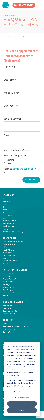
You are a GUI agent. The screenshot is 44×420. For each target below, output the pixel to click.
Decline (22, 410)
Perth (5, 204)
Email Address (11, 105)
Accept (22, 404)
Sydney (5, 207)
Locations (9, 195)
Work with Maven (13, 302)
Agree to (20, 168)
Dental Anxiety (8, 273)
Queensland (7, 215)
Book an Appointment (23, 5)
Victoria (5, 218)
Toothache (7, 276)
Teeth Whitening (9, 250)
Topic (6, 135)
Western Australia (9, 221)
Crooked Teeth (8, 293)
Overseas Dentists (10, 311)
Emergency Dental (10, 261)
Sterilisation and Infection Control (15, 326)
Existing (10, 159)
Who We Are (7, 305)
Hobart (5, 212)
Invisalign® (7, 253)
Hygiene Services (9, 244)
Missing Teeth (8, 284)
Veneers (6, 258)
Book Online (15, 37)
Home (6, 37)
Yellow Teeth (8, 282)
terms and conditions (23, 168)
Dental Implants (9, 255)
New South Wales (9, 223)
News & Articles (9, 329)
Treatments (10, 238)
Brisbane (6, 199)
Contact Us (7, 332)
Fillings (5, 247)
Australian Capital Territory (13, 231)
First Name (10, 66)
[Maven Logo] (5, 5)
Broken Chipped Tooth (11, 279)
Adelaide (6, 210)
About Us (8, 320)
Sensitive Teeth (8, 287)
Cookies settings (22, 397)
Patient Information (15, 270)
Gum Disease (8, 290)
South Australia (8, 226)
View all (5, 263)
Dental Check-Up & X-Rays (13, 242)
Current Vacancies (9, 314)
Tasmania (6, 229)
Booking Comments (13, 118)
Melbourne (7, 201)
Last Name (10, 79)
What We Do (8, 308)
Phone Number (12, 92)
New (8, 163)
